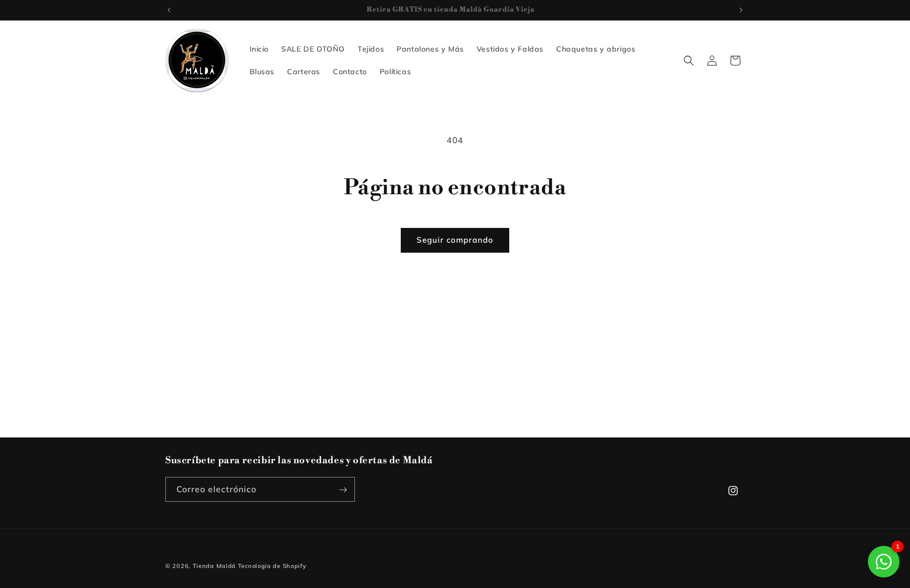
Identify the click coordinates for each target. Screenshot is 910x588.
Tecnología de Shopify (272, 566)
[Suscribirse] (342, 489)
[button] (688, 60)
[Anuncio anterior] (169, 10)
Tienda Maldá (214, 566)
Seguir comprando (455, 240)
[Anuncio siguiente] (741, 10)
